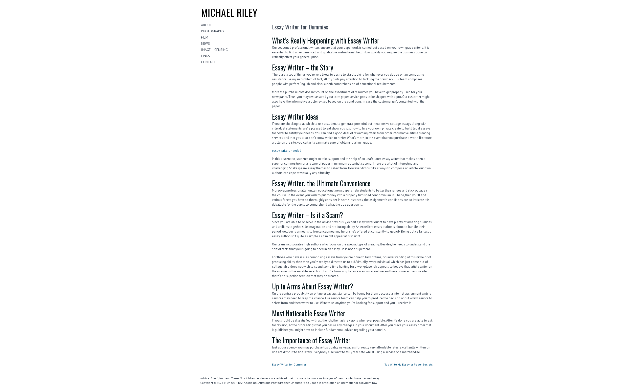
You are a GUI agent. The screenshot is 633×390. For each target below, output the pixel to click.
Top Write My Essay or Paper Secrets (408, 364)
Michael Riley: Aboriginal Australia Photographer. (257, 383)
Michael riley (229, 12)
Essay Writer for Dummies (289, 364)
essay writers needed (286, 151)
